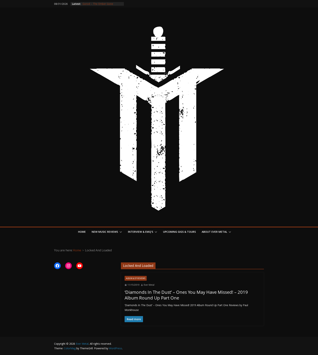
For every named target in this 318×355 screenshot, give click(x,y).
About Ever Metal (214, 231)
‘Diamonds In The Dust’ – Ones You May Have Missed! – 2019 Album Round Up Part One (186, 295)
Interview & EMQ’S (140, 231)
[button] (120, 232)
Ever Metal (149, 284)
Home (82, 231)
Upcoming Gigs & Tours (179, 231)
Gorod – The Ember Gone (97, 5)
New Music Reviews (105, 231)
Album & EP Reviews (135, 278)
